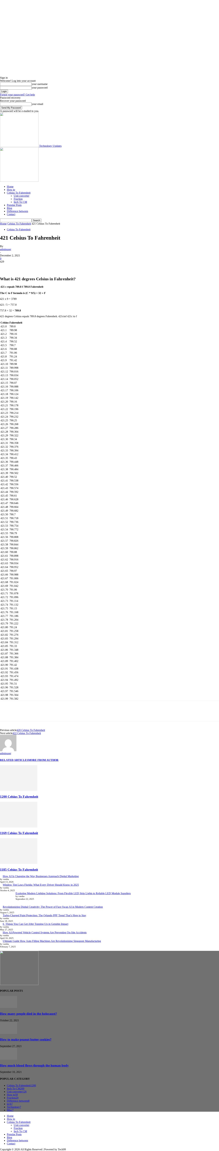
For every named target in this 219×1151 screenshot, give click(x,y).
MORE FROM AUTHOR (43, 760)
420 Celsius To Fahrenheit (31, 730)
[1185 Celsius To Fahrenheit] (18, 862)
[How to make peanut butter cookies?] (8, 1033)
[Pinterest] (30, 266)
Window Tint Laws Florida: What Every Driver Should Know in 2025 (41, 884)
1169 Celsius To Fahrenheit (19, 833)
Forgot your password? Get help (17, 94)
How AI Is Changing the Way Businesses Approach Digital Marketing (41, 876)
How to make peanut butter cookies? (25, 1039)
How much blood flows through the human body (34, 1065)
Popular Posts (14, 205)
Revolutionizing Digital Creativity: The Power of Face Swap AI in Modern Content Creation (53, 906)
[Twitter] (18, 266)
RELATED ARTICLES (14, 760)
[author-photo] (8, 750)
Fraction (18, 198)
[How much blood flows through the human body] (8, 1058)
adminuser (5, 249)
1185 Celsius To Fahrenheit (19, 869)
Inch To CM (20, 201)
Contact (11, 214)
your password (40, 87)
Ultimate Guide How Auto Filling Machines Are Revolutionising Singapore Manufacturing (52, 941)
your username (40, 84)
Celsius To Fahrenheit (18, 192)
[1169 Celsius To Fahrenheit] (18, 826)
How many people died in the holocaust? (28, 1013)
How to (11, 189)
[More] (55, 266)
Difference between (17, 211)
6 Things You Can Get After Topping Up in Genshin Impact (35, 923)
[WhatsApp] (42, 266)
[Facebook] (5, 266)
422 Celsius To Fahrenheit (26, 733)
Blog (9, 208)
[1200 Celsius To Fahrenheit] (18, 789)
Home (10, 186)
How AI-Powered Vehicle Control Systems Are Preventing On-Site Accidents (45, 932)
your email (37, 104)
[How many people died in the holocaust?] (8, 1007)
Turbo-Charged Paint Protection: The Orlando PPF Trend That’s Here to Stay (44, 915)
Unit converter (21, 195)
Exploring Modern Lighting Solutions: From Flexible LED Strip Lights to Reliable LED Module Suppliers (73, 893)
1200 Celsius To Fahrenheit (19, 796)
